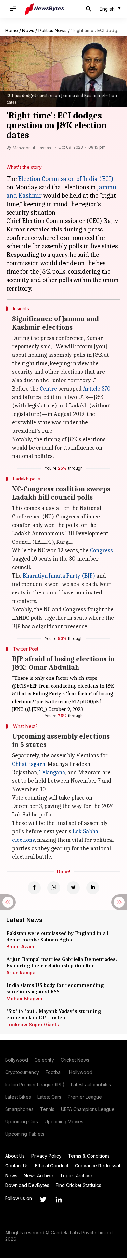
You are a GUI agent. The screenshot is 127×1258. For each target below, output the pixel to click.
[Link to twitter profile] (43, 1199)
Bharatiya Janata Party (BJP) (59, 575)
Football (54, 1072)
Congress (101, 550)
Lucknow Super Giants (33, 1024)
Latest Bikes (18, 1097)
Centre (48, 388)
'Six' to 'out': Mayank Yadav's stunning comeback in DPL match (54, 1014)
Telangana (52, 772)
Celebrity (44, 1060)
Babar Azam (20, 946)
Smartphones (19, 1109)
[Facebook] (34, 887)
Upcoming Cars (21, 1121)
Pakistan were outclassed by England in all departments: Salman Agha (57, 936)
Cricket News (75, 1060)
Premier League (85, 1097)
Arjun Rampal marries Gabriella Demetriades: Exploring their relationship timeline (62, 962)
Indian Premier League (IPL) (34, 1084)
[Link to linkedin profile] (58, 1199)
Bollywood (16, 1060)
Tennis (47, 1109)
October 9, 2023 (66, 709)
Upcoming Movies (64, 1121)
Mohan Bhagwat (25, 998)
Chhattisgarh (28, 764)
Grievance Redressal (97, 1165)
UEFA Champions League (88, 1109)
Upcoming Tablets (24, 1134)
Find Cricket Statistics (78, 1185)
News (28, 30)
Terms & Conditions (89, 1156)
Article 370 (96, 388)
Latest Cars (49, 1097)
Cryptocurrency (22, 1072)
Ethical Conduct (51, 1165)
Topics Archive (76, 1175)
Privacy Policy (46, 1156)
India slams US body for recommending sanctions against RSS (55, 988)
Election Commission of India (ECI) (66, 178)
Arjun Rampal (22, 972)
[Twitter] (73, 887)
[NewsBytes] (44, 9)
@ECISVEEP (25, 686)
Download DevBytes (27, 1185)
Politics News (52, 30)
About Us (15, 1156)
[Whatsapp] (53, 887)
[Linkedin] (92, 887)
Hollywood (80, 1072)
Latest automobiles (91, 1084)
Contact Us (17, 1165)
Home (11, 30)
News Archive (38, 1175)
